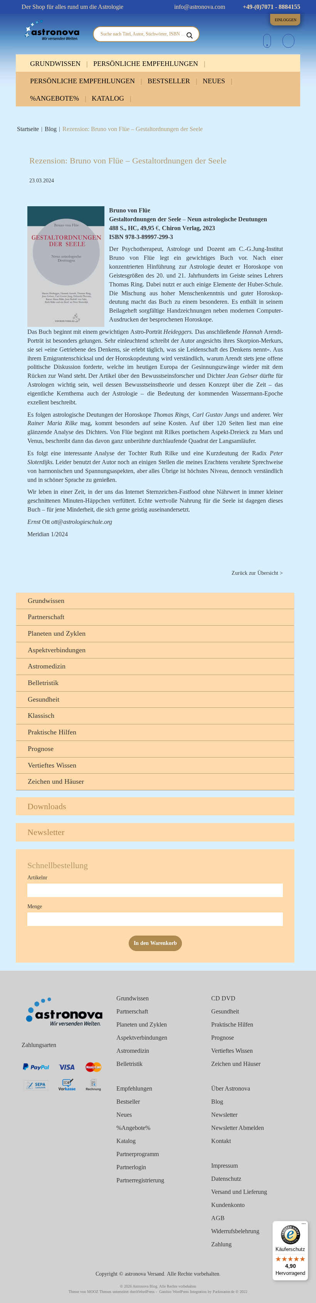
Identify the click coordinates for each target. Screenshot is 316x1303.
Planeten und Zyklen (57, 633)
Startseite (28, 129)
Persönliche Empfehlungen (146, 63)
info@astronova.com (199, 6)
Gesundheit (43, 699)
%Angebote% (55, 98)
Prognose (41, 749)
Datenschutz (226, 1178)
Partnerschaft (46, 617)
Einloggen (285, 20)
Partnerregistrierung (140, 1180)
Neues (215, 81)
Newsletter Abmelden (237, 1128)
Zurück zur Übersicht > (257, 573)
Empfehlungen (134, 1088)
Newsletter (45, 832)
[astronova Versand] (51, 30)
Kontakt (221, 1141)
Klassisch (41, 715)
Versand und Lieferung (239, 1192)
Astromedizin (47, 666)
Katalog (109, 98)
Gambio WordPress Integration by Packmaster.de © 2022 (203, 1292)
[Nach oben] (296, 1292)
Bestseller (170, 81)
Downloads (46, 806)
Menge (34, 906)
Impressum (224, 1165)
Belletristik (43, 683)
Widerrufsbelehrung (235, 1231)
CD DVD (223, 998)
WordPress (146, 1292)
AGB (218, 1218)
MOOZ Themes (99, 1292)
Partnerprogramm (137, 1154)
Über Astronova (230, 1088)
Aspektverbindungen (57, 650)
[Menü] (303, 1225)
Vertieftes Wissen (52, 765)
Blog (51, 129)
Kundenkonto (228, 1205)
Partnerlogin (131, 1167)
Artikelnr (37, 877)
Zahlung (221, 1244)
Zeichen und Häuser (56, 781)
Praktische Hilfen (52, 732)
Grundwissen (56, 63)
